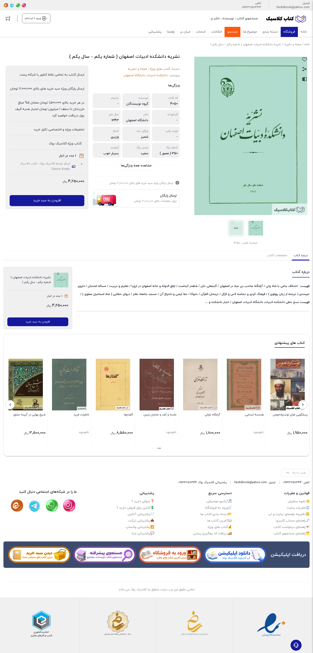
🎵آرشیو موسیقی (219, 501)
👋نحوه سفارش (299, 501)
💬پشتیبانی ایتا (143, 533)
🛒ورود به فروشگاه (218, 508)
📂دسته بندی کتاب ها (216, 514)
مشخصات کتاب (277, 255)
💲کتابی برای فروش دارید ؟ (135, 508)
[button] (159, 448)
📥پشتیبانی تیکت (141, 520)
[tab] (301, 255)
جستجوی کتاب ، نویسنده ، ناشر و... (233, 18)
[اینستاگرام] (23, 5)
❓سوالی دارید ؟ (143, 501)
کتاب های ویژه (160, 69)
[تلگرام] (11, 5)
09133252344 (251, 7)
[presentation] (303, 404)
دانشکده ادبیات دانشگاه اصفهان (146, 75)
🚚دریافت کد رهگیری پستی (212, 533)
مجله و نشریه (292, 44)
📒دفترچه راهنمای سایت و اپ (289, 514)
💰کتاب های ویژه (220, 527)
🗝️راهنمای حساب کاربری (293, 520)
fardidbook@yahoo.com (293, 7)
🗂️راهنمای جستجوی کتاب (292, 533)
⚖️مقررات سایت (298, 508)
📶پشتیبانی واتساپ (140, 527)
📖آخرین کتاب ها (219, 520)
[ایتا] (5, 5)
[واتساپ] (17, 5)
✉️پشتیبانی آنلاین (141, 514)
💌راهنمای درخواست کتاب (291, 527)
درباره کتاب (301, 255)
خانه (307, 44)
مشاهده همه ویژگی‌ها (136, 165)
